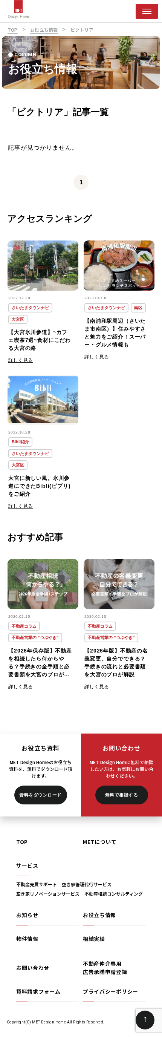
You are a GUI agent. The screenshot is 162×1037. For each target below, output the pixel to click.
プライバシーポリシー (110, 991)
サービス (27, 865)
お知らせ (27, 915)
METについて (100, 842)
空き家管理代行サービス (87, 884)
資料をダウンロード (40, 795)
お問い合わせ (32, 967)
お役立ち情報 (99, 915)
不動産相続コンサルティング (113, 893)
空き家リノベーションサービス (47, 893)
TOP (22, 842)
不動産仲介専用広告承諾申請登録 (105, 968)
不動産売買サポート (36, 884)
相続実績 (94, 938)
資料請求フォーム (38, 991)
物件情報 (27, 938)
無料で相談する (121, 795)
